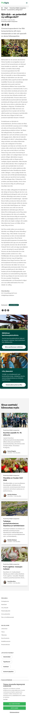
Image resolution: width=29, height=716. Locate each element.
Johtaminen (4, 628)
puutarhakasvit (14, 305)
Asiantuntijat (6, 656)
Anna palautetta (5, 614)
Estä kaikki (14, 708)
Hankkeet (6, 666)
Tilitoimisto (4, 635)
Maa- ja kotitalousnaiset (7, 617)
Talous (3, 632)
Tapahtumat (6, 661)
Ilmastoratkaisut (5, 644)
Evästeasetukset (14, 712)
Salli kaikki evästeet (14, 703)
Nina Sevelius (5, 291)
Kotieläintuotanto (5, 641)
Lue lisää (5, 699)
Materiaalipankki (5, 611)
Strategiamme (5, 601)
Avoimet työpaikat (8, 671)
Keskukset (4, 604)
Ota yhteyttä (4, 607)
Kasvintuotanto (5, 638)
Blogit (6, 8)
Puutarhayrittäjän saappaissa (18, 8)
